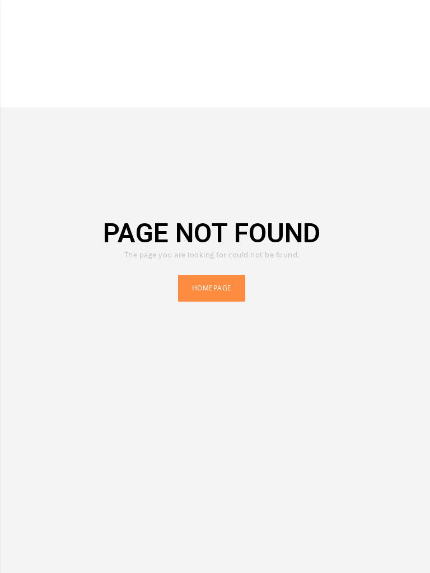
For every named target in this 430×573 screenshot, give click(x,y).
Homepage (212, 288)
